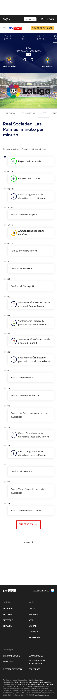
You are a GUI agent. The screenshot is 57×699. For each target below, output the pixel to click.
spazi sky (33, 632)
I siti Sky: (7, 602)
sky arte (7, 626)
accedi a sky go (41, 591)
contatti (49, 684)
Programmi (34, 637)
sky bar (32, 626)
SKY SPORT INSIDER (42, 28)
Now (31, 620)
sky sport (8, 609)
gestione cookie (11, 656)
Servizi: (32, 602)
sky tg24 (7, 614)
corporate (34, 669)
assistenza (40, 684)
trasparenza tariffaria (26, 684)
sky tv (32, 609)
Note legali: (8, 649)
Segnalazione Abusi (41, 695)
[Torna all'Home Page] (15, 28)
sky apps (33, 614)
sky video (8, 620)
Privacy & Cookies (21, 682)
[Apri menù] (4, 28)
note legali (9, 661)
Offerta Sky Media (12, 669)
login (50, 19)
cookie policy (36, 656)
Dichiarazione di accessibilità (37, 662)
